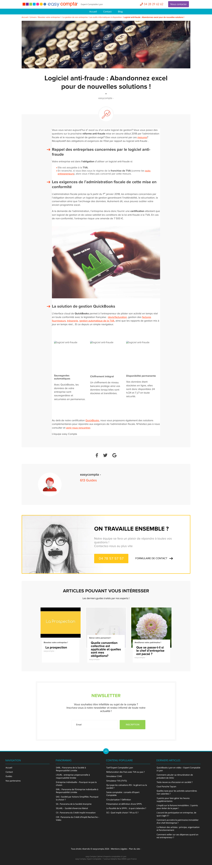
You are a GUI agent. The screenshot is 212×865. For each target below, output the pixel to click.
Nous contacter (178, 4)
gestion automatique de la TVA (96, 320)
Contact (107, 11)
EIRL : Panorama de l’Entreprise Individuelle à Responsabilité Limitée (77, 791)
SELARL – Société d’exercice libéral (72, 808)
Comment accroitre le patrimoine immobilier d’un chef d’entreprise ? (178, 821)
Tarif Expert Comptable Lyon (119, 767)
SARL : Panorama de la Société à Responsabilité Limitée (71, 769)
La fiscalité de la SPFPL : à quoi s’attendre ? (126, 808)
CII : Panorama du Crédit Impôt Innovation (76, 812)
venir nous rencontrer (78, 427)
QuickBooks (92, 420)
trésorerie (72, 320)
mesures (142, 137)
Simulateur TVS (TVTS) (116, 780)
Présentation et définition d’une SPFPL (124, 804)
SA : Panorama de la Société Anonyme (74, 804)
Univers (33, 17)
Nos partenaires (13, 780)
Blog (120, 11)
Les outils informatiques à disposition (105, 17)
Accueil (93, 11)
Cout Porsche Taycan (166, 786)
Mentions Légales (119, 849)
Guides (9, 776)
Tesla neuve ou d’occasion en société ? (175, 782)
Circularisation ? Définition (118, 799)
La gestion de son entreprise (75, 17)
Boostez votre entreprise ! (49, 17)
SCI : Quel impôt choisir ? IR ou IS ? (122, 812)
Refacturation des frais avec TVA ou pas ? (125, 772)
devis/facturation (117, 317)
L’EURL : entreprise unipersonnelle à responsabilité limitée (73, 776)
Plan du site (134, 849)
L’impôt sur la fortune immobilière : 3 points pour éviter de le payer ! (177, 807)
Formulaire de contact (151, 558)
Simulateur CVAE (114, 776)
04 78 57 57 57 (111, 558)
